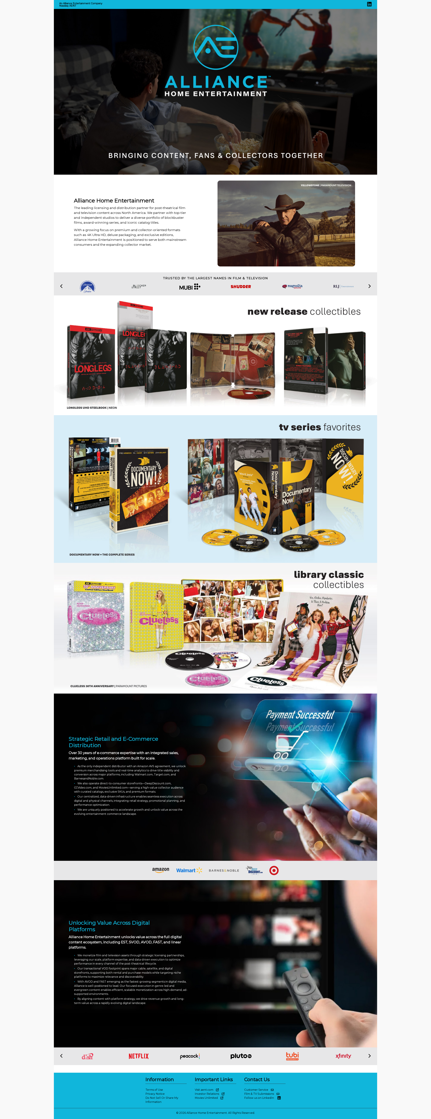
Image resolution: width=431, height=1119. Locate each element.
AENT (72, 5)
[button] (61, 286)
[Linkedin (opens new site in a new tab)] (369, 5)
